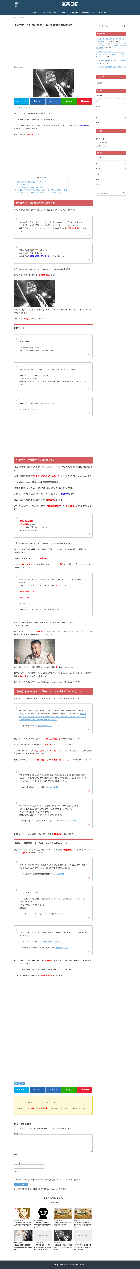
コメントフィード (101, 142)
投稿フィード (100, 139)
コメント (18, 1133)
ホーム (34, 12)
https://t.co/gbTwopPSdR (52, 942)
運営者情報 (74, 12)
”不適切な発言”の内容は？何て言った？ (30, 187)
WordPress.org (101, 146)
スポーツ (99, 101)
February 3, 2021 (45, 726)
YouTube (99, 95)
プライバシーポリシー (48, 12)
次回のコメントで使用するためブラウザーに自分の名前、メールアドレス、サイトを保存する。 (49, 1180)
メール (17, 1163)
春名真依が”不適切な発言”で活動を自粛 (30, 182)
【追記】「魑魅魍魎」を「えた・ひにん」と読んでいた (39, 193)
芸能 (23, 1083)
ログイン (98, 135)
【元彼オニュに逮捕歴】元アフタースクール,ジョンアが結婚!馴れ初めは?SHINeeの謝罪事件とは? (111, 54)
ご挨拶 (63, 12)
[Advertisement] (53, 44)
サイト (16, 1171)
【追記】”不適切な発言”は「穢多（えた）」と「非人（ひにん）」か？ (41, 190)
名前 (16, 1155)
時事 (17, 1083)
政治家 (98, 106)
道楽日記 (70, 4)
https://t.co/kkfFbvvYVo (47, 720)
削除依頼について (88, 12)
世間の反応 (23, 184)
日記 (97, 112)
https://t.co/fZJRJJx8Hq (30, 720)
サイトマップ (103, 12)
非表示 (43, 177)
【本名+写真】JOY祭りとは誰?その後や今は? (111, 67)
